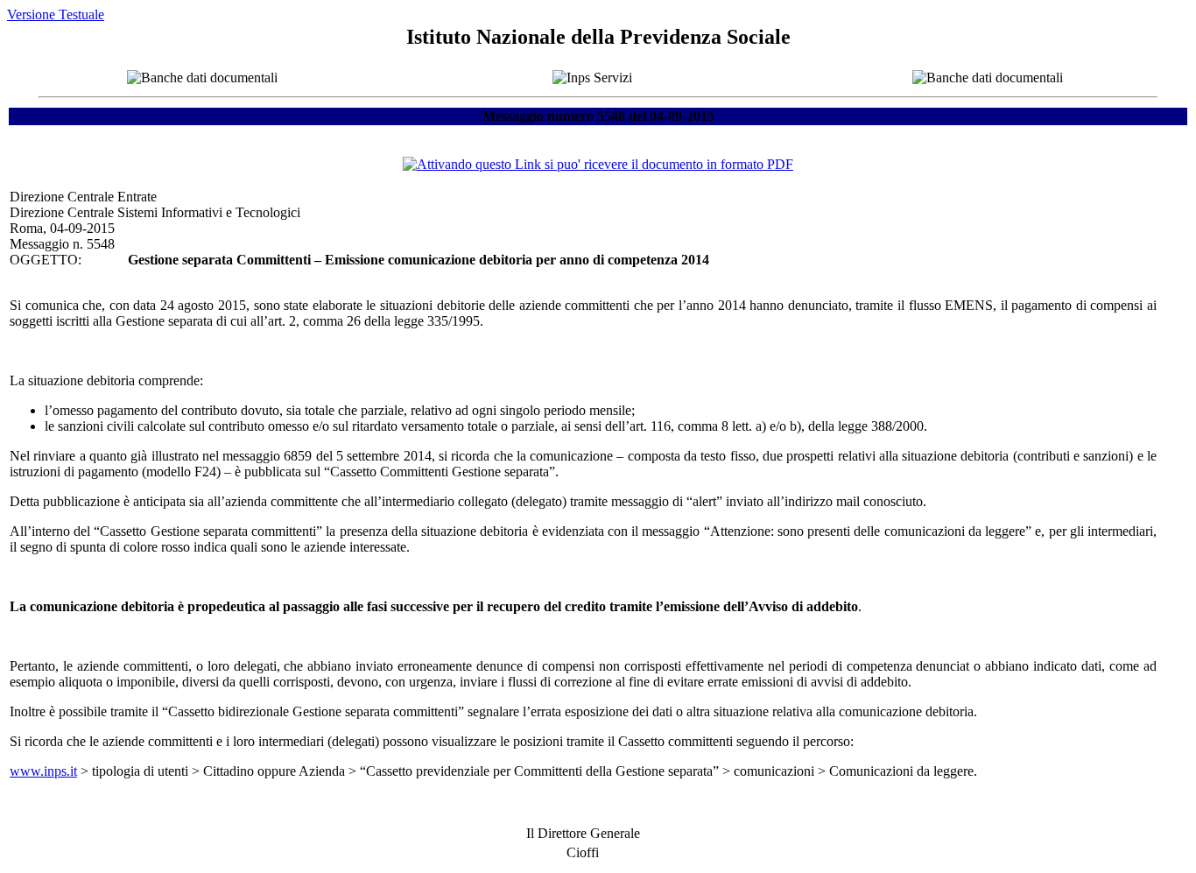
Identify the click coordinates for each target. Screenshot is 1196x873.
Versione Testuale (55, 14)
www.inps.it (43, 771)
